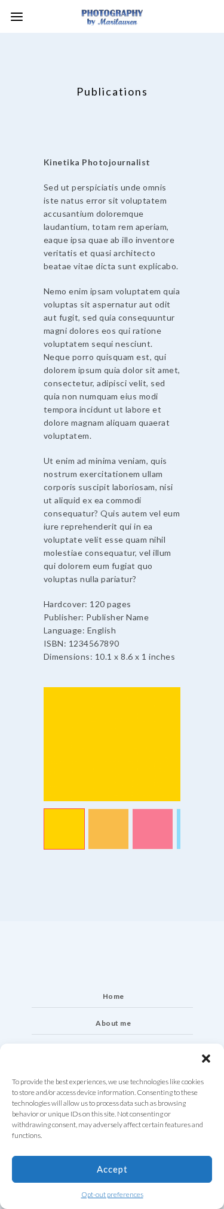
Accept (112, 1169)
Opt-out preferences (112, 1194)
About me (113, 1023)
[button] (206, 1059)
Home (113, 996)
